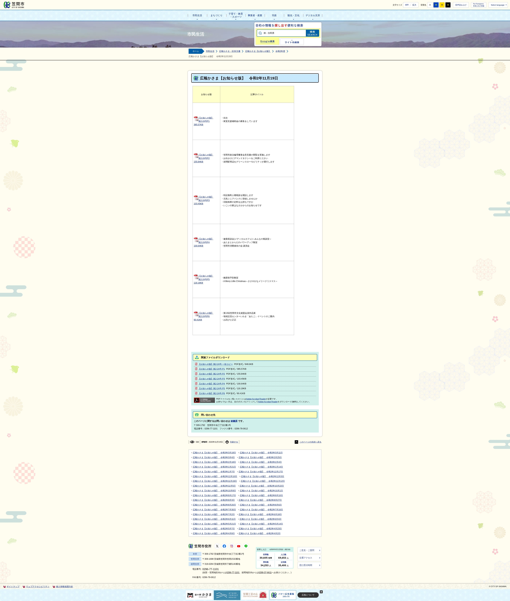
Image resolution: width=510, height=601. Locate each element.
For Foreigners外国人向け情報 (478, 5)
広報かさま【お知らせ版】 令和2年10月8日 (214, 491)
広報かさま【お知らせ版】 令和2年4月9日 (214, 533)
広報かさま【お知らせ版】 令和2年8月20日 (214, 505)
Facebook (224, 546)
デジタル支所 (313, 15)
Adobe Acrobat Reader (256, 399)
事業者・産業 (255, 15)
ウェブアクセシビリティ (37, 586)
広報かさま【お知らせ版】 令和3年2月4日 (261, 462)
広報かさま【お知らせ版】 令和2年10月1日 (261, 491)
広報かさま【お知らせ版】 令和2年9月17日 (214, 495)
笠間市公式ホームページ (14, 5)
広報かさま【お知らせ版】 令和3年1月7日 (214, 472)
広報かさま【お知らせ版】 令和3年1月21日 (214, 467)
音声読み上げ (460, 5)
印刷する (234, 442)
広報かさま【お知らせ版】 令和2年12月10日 (215, 476)
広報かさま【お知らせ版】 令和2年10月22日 (262, 486)
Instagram (231, 546)
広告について (308, 595)
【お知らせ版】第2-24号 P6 (211, 393)
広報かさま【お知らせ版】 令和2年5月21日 (214, 524)
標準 (407, 5)
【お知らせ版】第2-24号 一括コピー (215, 364)
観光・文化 (293, 15)
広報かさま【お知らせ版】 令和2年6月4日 (260, 519)
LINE (246, 546)
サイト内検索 (292, 42)
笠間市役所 (200, 546)
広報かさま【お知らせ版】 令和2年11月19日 (215, 481)
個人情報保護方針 (64, 586)
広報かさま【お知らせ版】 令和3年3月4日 (214, 457)
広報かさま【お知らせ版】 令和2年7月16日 (261, 510)
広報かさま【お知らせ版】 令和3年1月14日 (261, 467)
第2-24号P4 (204, 242)
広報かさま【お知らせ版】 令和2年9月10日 (261, 495)
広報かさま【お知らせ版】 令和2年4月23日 (260, 529)
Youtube (239, 546)
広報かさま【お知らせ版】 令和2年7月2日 (214, 514)
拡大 (414, 5)
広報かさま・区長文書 (229, 51)
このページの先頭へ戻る (310, 442)
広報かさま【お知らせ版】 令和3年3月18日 (214, 453)
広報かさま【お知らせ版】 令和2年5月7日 (214, 529)
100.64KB (198, 246)
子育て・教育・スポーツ (236, 15)
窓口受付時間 (305, 565)
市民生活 (197, 15)
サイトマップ (13, 586)
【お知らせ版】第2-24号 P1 (211, 369)
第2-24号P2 (204, 158)
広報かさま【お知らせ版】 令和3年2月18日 (214, 462)
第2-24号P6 (204, 316)
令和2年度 (280, 51)
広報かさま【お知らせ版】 (258, 51)
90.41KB (198, 320)
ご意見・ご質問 (306, 550)
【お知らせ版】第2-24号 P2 (211, 374)
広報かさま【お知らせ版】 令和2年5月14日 (261, 524)
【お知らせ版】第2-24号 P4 (211, 384)
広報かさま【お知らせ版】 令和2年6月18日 (260, 514)
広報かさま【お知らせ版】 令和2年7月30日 (214, 510)
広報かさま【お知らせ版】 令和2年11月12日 (263, 481)
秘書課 (234, 421)
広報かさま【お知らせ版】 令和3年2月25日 (260, 457)
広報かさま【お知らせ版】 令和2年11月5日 (214, 486)
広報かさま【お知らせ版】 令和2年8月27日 (260, 500)
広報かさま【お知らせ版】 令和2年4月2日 (259, 533)
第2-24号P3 (204, 200)
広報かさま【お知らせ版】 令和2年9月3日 (214, 500)
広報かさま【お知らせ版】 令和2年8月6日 (261, 505)
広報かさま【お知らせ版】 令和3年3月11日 (261, 453)
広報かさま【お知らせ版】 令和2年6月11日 (214, 519)
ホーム (196, 51)
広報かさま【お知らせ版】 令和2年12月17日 (261, 472)
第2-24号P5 (204, 279)
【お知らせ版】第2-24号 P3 (211, 379)
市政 (274, 15)
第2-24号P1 (204, 121)
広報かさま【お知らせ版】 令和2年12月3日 (262, 476)
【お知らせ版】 (205, 118)
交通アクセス (305, 558)
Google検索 (267, 41)
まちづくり (216, 15)
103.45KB (198, 204)
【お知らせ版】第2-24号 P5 (211, 388)
